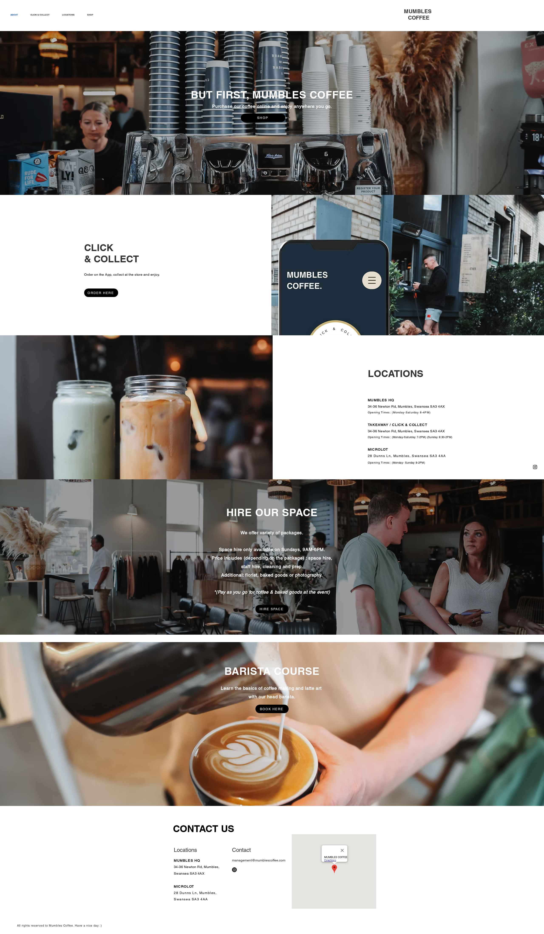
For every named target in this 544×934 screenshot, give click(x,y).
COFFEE (418, 14)
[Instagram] (535, 467)
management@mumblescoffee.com (258, 860)
